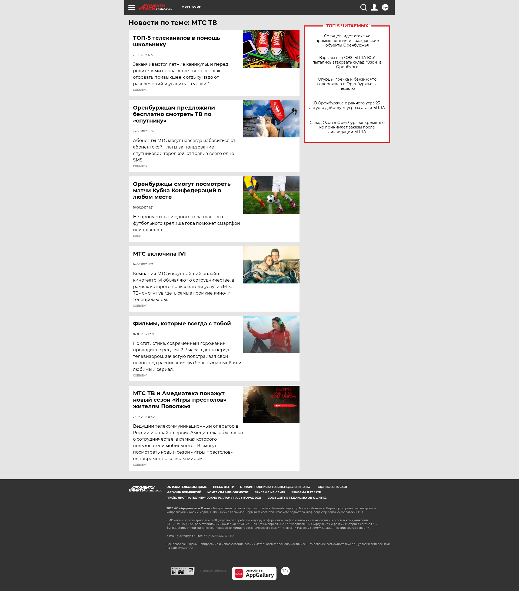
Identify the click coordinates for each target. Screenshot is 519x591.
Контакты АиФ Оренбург (227, 492)
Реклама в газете (306, 492)
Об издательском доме (187, 487)
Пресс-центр (223, 487)
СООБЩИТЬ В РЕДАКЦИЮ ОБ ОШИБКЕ (297, 498)
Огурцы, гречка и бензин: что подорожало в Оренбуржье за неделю (347, 84)
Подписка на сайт (332, 487)
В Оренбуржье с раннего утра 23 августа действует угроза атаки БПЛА (347, 105)
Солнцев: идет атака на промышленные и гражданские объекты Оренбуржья (347, 41)
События (140, 90)
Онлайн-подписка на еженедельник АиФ (275, 487)
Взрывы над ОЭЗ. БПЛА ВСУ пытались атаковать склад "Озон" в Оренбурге (347, 62)
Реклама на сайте (270, 492)
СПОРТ (138, 236)
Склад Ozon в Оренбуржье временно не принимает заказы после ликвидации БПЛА (347, 127)
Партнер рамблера (213, 570)
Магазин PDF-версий (184, 492)
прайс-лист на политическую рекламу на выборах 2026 (214, 498)
